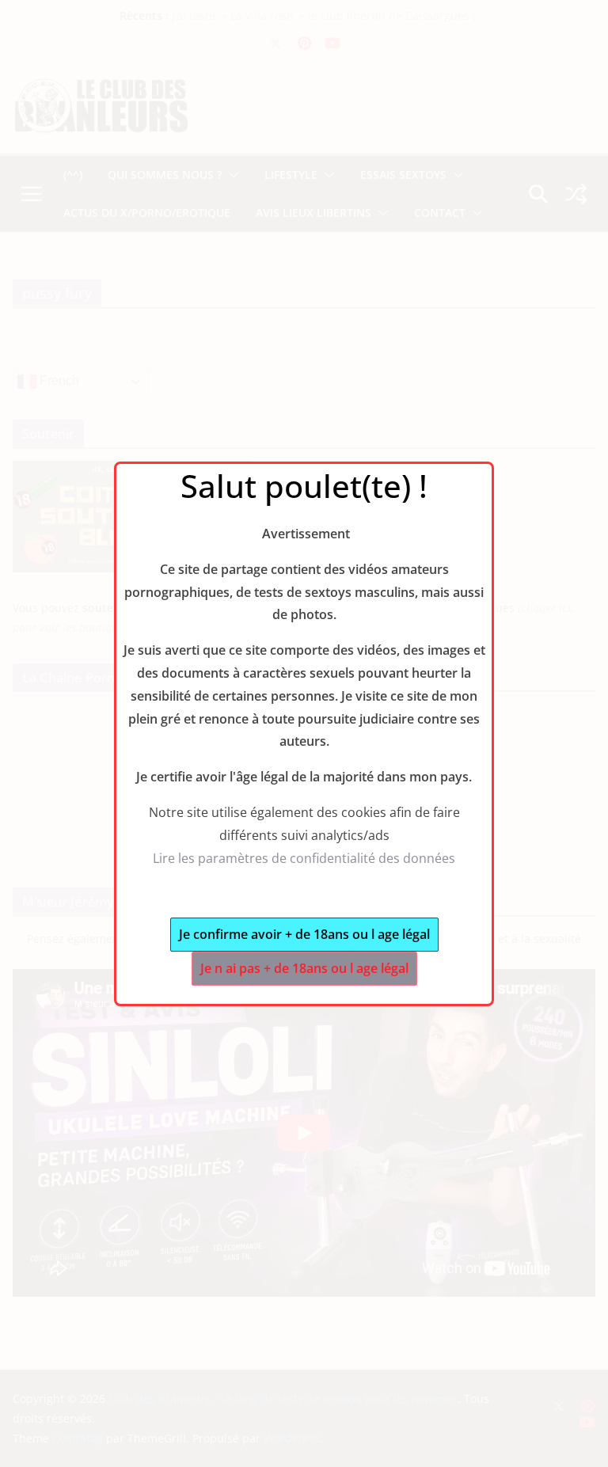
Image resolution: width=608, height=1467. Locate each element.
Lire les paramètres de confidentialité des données (304, 858)
